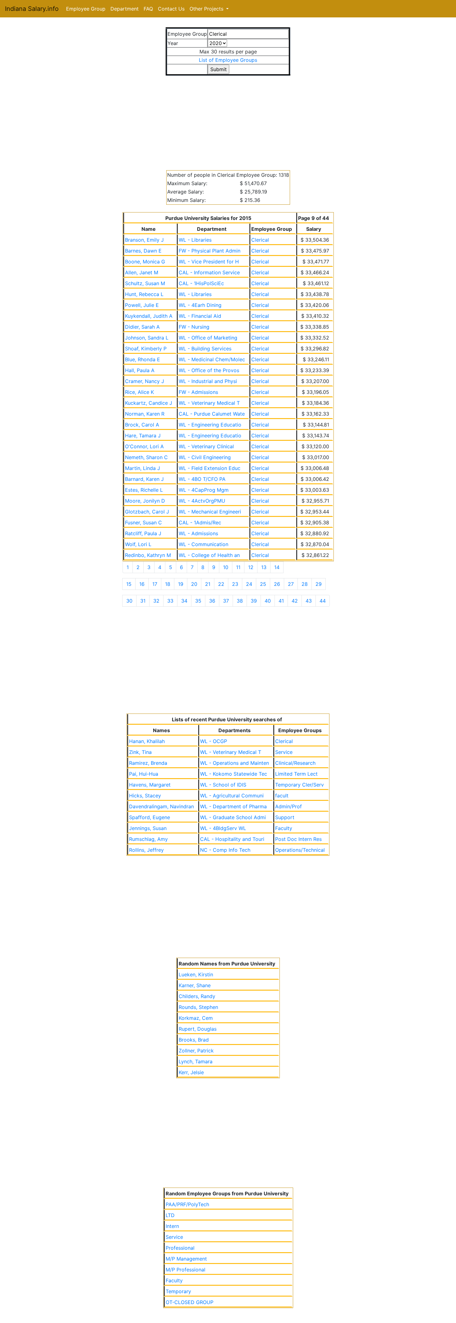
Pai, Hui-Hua (143, 774)
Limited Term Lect (296, 774)
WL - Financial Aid (200, 316)
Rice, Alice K (139, 392)
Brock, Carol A (142, 425)
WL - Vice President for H (209, 261)
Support (284, 817)
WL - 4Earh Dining (200, 305)
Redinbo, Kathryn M (148, 555)
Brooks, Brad (194, 1040)
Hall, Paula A (139, 370)
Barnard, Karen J (144, 479)
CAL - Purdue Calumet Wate (212, 414)
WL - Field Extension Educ (209, 468)
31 (142, 601)
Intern (172, 1226)
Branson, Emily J (144, 240)
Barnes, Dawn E (143, 251)
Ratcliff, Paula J (143, 533)
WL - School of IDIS (223, 785)
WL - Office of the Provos (209, 370)
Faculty (283, 828)
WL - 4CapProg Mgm (204, 490)
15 (129, 584)
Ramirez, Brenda (148, 763)
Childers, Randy (197, 996)
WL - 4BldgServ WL (223, 828)
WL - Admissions (198, 533)
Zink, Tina (140, 752)
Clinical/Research (295, 763)
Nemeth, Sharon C (146, 457)
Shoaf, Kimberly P (146, 348)
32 (156, 601)
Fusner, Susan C (143, 522)
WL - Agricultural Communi (232, 795)
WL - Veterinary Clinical (206, 446)
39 (254, 601)
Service (284, 752)
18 (167, 584)
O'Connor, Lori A (144, 446)
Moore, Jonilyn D (145, 501)
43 (309, 601)
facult (281, 795)
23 (235, 584)
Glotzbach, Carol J (147, 512)
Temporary (178, 1291)
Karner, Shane (195, 985)
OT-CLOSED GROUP (189, 1302)
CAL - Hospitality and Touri (232, 839)
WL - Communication (203, 544)
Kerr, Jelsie (191, 1072)
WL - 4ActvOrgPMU (202, 501)
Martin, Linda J (142, 468)
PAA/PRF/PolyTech (187, 1204)
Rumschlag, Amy (148, 839)
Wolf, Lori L (138, 544)
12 (250, 567)
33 (170, 601)
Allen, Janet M (141, 272)
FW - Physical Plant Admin (209, 251)
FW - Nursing (194, 327)
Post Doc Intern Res (298, 839)
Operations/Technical (300, 850)
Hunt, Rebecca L (144, 294)
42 (295, 601)
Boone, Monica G (145, 261)
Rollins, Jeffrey (146, 850)
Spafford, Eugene (149, 817)
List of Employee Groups (228, 60)
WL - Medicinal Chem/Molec (212, 359)
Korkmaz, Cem (196, 1018)
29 (318, 584)
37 (226, 601)
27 (291, 584)
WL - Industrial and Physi (208, 381)
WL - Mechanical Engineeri (210, 512)
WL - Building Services (205, 348)
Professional (180, 1248)
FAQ (148, 9)
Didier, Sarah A (142, 327)
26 (277, 584)
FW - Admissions (198, 392)
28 (305, 584)
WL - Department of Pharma (233, 806)
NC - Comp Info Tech (225, 850)
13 (263, 567)
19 (180, 584)
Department (124, 9)
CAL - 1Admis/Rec (200, 522)
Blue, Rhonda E (142, 359)
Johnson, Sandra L (146, 338)
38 (240, 601)
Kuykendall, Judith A (148, 316)
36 (212, 601)
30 (129, 601)
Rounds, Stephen (198, 1007)
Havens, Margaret (150, 785)
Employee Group (85, 9)
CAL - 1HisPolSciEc (201, 283)
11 (238, 567)
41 (281, 601)
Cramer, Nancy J (144, 381)
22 (221, 584)
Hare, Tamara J (143, 435)
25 (263, 584)
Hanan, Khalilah (147, 741)
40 (268, 601)
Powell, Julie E (142, 305)
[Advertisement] (228, 119)
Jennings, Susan (148, 828)
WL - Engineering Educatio (210, 425)
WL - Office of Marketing (208, 338)
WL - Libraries (195, 240)
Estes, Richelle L (144, 490)
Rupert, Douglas (198, 1029)
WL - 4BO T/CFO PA (202, 479)
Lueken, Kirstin (196, 974)
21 (207, 584)
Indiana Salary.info (32, 8)
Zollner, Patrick (196, 1050)
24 (249, 584)
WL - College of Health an (209, 555)
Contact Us (171, 9)
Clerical (260, 240)
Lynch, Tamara (195, 1061)
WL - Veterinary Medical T (209, 403)
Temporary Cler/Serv (299, 785)
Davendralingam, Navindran (161, 806)
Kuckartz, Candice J (148, 403)
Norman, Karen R (144, 414)
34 (184, 601)
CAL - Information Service (209, 272)
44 (323, 601)
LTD (170, 1215)
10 (225, 567)
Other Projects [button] (207, 9)
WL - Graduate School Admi (233, 817)
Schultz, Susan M (145, 283)
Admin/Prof (288, 806)
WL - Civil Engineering (205, 457)
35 (198, 601)
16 (142, 584)
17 (154, 584)
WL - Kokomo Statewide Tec (233, 774)
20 (194, 584)
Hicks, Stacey (145, 795)
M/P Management (186, 1259)
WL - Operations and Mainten (234, 763)
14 (276, 567)
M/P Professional (185, 1269)
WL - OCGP (213, 741)
